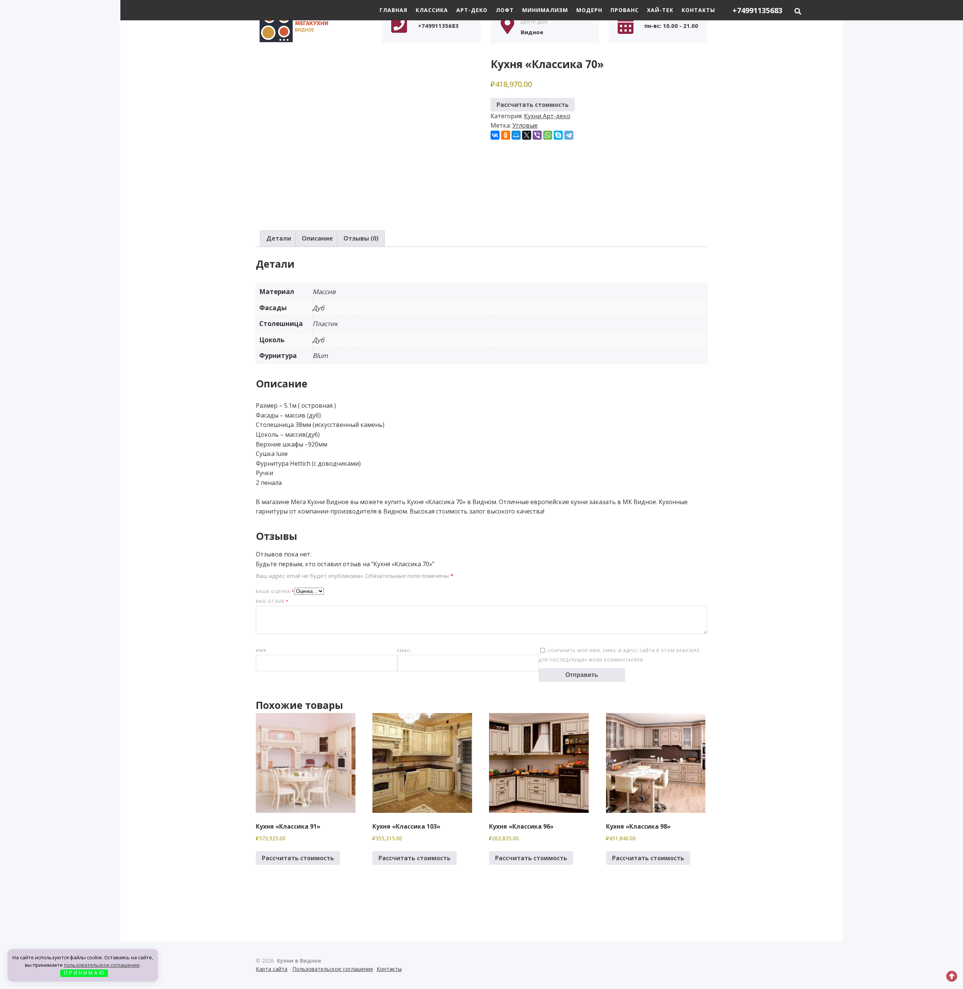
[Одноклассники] (505, 135)
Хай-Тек (660, 10)
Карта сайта (271, 968)
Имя (261, 650)
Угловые (525, 125)
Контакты (698, 10)
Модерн (589, 10)
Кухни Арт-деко (547, 116)
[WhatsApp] (547, 135)
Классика (432, 10)
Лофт (505, 10)
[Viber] (537, 135)
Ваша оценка (275, 591)
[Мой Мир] (516, 135)
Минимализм (545, 10)
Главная (393, 10)
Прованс (625, 10)
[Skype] (558, 135)
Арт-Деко (472, 10)
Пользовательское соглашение (332, 968)
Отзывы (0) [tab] (360, 238)
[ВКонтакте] (495, 135)
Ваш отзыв (272, 601)
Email (404, 650)
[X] (526, 135)
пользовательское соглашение (102, 965)
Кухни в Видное (312, 25)
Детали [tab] (278, 238)
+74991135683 (757, 10)
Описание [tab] (317, 238)
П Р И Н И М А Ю (84, 973)
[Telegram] (568, 135)
